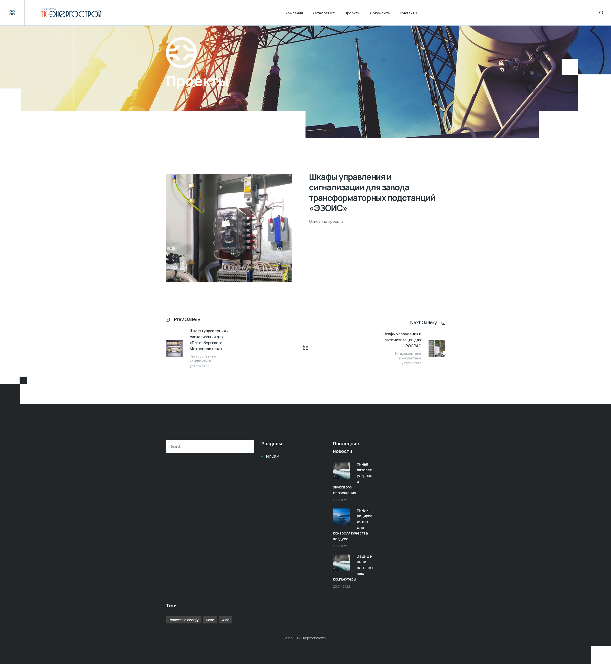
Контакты (408, 13)
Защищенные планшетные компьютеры (353, 568)
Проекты (352, 13)
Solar (210, 619)
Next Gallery (423, 322)
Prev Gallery (187, 319)
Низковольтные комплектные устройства (203, 361)
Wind (225, 619)
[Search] (247, 446)
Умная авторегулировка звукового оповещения (352, 478)
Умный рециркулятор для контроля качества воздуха (352, 524)
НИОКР (272, 456)
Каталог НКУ (323, 13)
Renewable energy (184, 619)
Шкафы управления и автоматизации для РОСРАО (401, 339)
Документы (380, 13)
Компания (294, 13)
